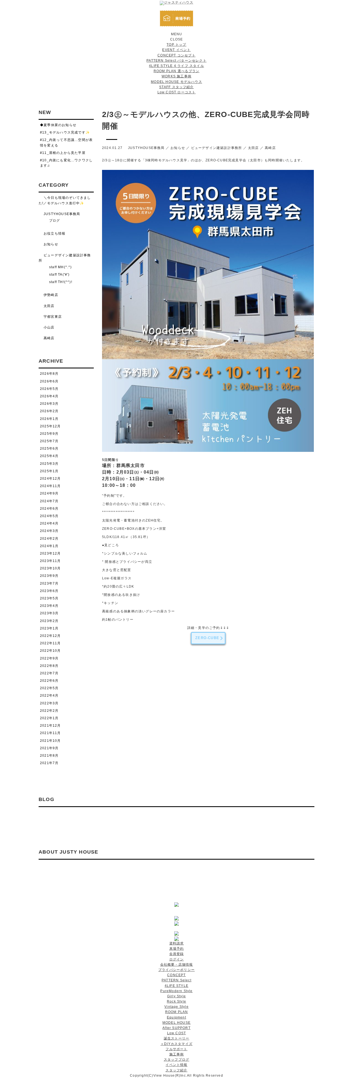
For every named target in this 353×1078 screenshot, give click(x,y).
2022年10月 (50, 651)
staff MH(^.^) (60, 267)
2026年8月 (49, 374)
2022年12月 (50, 636)
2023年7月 (49, 583)
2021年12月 (50, 725)
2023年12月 (50, 553)
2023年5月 (49, 598)
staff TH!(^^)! (60, 282)
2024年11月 (50, 486)
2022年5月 (49, 688)
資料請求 (176, 943)
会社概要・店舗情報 (176, 964)
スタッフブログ (176, 1059)
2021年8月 (49, 755)
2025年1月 (49, 471)
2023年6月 (49, 591)
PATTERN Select (176, 980)
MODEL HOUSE (176, 1023)
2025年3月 (49, 464)
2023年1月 (49, 628)
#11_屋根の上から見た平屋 (62, 153)
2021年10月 (50, 741)
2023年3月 (49, 613)
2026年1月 (49, 419)
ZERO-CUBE (207, 638)
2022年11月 (50, 643)
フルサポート (176, 1049)
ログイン (176, 959)
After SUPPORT (176, 1028)
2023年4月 (49, 606)
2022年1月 (49, 718)
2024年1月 (49, 546)
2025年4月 (49, 456)
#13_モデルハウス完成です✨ (65, 132)
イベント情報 (176, 1065)
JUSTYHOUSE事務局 (146, 148)
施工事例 (176, 1054)
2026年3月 (49, 404)
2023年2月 (49, 621)
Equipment (176, 1017)
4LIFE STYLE (176, 986)
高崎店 (270, 148)
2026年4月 (49, 396)
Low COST (176, 1033)
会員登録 (176, 954)
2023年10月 (50, 568)
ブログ (54, 220)
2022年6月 (49, 681)
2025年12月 (50, 426)
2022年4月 (49, 695)
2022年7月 (49, 673)
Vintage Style (176, 1007)
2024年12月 (50, 478)
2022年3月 (49, 703)
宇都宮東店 (53, 317)
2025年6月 (49, 448)
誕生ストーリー (176, 1038)
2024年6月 (49, 509)
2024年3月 (49, 531)
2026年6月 (49, 381)
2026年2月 (49, 411)
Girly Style (176, 996)
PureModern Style (176, 991)
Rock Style (176, 1001)
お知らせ (177, 148)
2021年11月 (50, 733)
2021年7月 (49, 763)
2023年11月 (50, 561)
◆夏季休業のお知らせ (58, 125)
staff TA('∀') (59, 274)
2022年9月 (49, 658)
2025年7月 (49, 441)
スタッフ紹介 (176, 1070)
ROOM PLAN (176, 1012)
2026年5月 (49, 389)
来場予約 (176, 949)
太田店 (253, 148)
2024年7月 (49, 501)
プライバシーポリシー (176, 970)
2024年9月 (49, 493)
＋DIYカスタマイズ (176, 1044)
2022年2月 (49, 711)
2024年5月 (49, 516)
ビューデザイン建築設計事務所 (216, 148)
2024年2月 (49, 539)
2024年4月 (49, 523)
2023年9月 (49, 576)
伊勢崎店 (51, 295)
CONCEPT (176, 975)
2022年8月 (49, 666)
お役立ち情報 (54, 233)
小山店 (49, 327)
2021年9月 (49, 748)
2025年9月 (49, 434)
